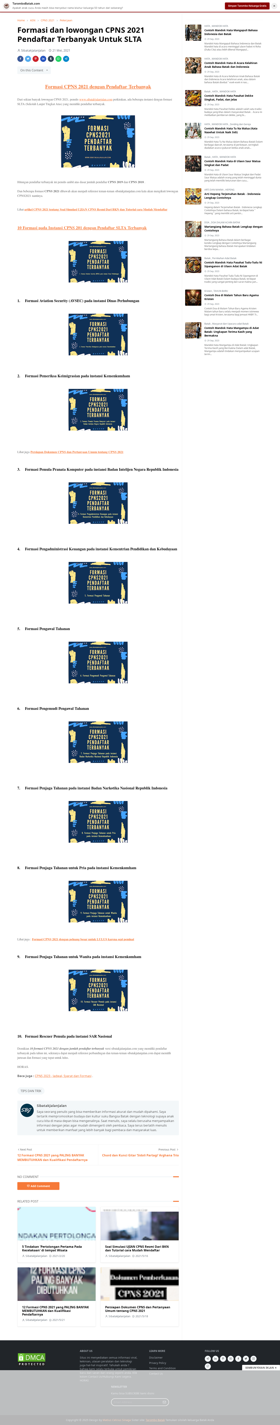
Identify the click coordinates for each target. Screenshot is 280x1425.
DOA (207, 222)
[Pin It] (36, 59)
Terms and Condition (162, 1368)
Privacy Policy (157, 1363)
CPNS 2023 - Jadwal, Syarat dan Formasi (63, 1076)
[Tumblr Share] (51, 59)
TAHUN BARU (221, 291)
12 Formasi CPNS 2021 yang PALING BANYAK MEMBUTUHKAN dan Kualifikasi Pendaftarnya (55, 1310)
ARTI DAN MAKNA (214, 189)
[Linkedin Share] (43, 59)
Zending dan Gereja (240, 124)
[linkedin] (215, 1359)
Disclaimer (156, 1357)
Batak (207, 91)
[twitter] (246, 1359)
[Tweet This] (28, 59)
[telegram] (208, 1359)
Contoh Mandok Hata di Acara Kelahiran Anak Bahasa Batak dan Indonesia (230, 65)
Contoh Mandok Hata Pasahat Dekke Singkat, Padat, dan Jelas (228, 97)
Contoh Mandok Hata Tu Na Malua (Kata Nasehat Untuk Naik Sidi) (230, 130)
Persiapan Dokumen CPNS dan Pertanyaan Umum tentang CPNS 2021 (76, 452)
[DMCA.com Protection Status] (31, 1359)
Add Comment (40, 1186)
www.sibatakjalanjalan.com (95, 99)
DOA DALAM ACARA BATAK (225, 222)
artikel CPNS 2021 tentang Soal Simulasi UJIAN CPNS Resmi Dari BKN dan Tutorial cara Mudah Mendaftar (95, 209)
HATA (207, 26)
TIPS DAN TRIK (31, 1091)
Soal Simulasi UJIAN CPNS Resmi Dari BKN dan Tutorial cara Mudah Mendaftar (137, 1248)
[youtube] (231, 1359)
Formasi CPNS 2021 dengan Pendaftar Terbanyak (98, 86)
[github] (208, 1366)
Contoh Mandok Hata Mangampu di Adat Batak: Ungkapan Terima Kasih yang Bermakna (231, 331)
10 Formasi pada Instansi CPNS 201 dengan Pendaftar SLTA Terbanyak (82, 227)
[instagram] (253, 1359)
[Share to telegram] (66, 59)
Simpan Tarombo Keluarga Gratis (247, 5)
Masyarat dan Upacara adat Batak (230, 323)
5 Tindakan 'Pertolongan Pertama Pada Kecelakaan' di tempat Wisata (52, 1248)
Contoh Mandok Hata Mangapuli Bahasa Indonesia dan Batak (231, 32)
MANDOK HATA (220, 26)
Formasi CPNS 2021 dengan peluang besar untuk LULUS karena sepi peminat (83, 939)
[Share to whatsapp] (58, 59)
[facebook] (238, 1359)
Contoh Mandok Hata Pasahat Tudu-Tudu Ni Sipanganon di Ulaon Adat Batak (233, 264)
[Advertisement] (140, 1397)
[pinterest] (223, 1359)
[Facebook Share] (20, 59)
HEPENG (229, 189)
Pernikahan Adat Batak (224, 258)
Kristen (208, 291)
